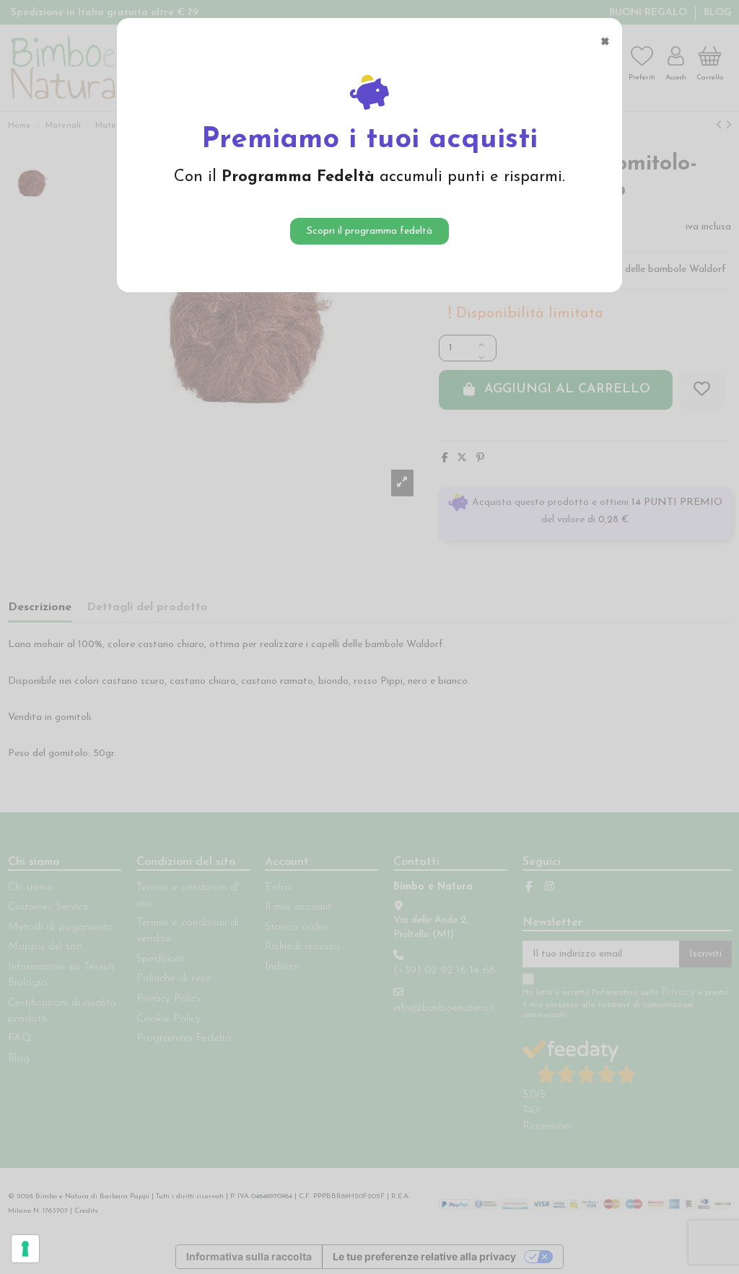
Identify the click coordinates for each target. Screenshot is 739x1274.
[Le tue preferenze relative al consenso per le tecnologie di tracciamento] (25, 1248)
